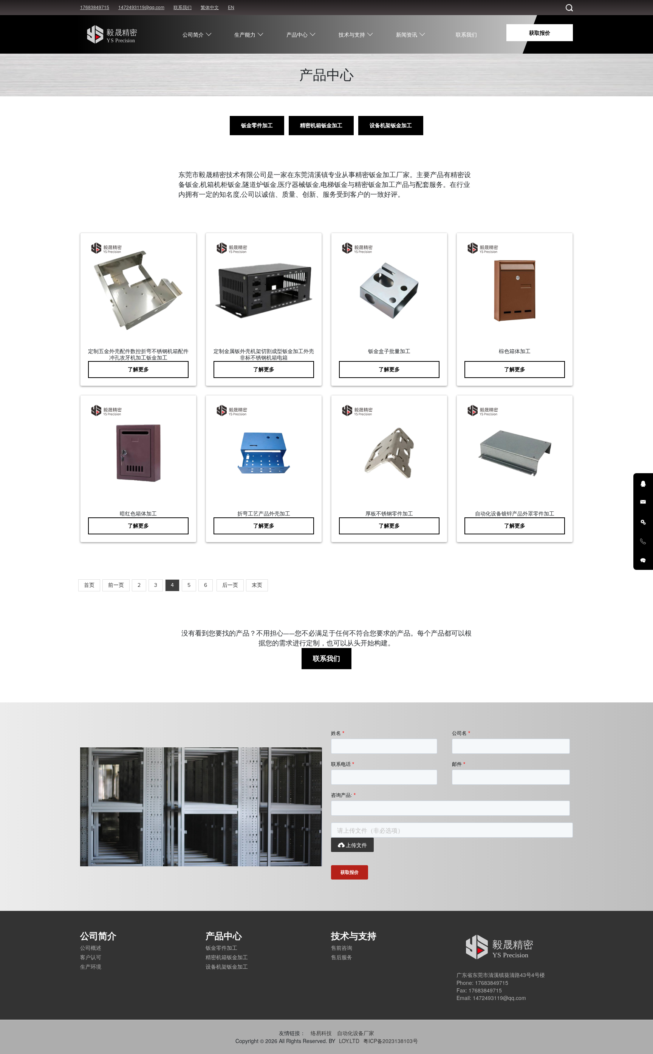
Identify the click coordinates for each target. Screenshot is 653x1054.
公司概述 (90, 947)
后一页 (230, 585)
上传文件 (352, 845)
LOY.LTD (349, 1041)
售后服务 (341, 957)
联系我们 (182, 7)
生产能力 (244, 34)
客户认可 (90, 957)
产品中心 (297, 34)
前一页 (116, 585)
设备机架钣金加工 (391, 126)
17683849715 (94, 7)
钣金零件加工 (257, 126)
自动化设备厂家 (355, 1033)
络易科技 (321, 1033)
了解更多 (138, 369)
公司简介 (193, 34)
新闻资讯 (406, 34)
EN (231, 7)
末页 (257, 585)
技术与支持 (352, 34)
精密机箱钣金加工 (321, 126)
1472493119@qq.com (141, 7)
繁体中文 (210, 7)
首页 (89, 585)
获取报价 (539, 32)
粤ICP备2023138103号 (390, 1041)
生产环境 (90, 966)
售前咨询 (341, 947)
